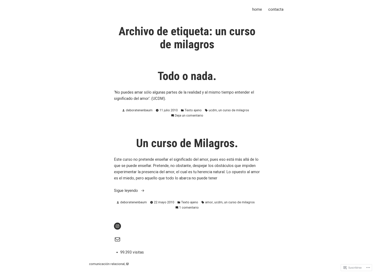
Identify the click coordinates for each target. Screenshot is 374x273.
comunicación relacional (107, 264)
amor (209, 202)
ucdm (213, 110)
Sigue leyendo (126, 191)
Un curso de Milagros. (187, 143)
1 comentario (189, 207)
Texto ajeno (193, 110)
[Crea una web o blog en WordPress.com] (127, 264)
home (257, 9)
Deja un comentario (189, 115)
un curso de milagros (233, 110)
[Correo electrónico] (117, 239)
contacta (275, 9)
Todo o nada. (187, 76)
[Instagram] (117, 226)
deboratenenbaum (139, 110)
